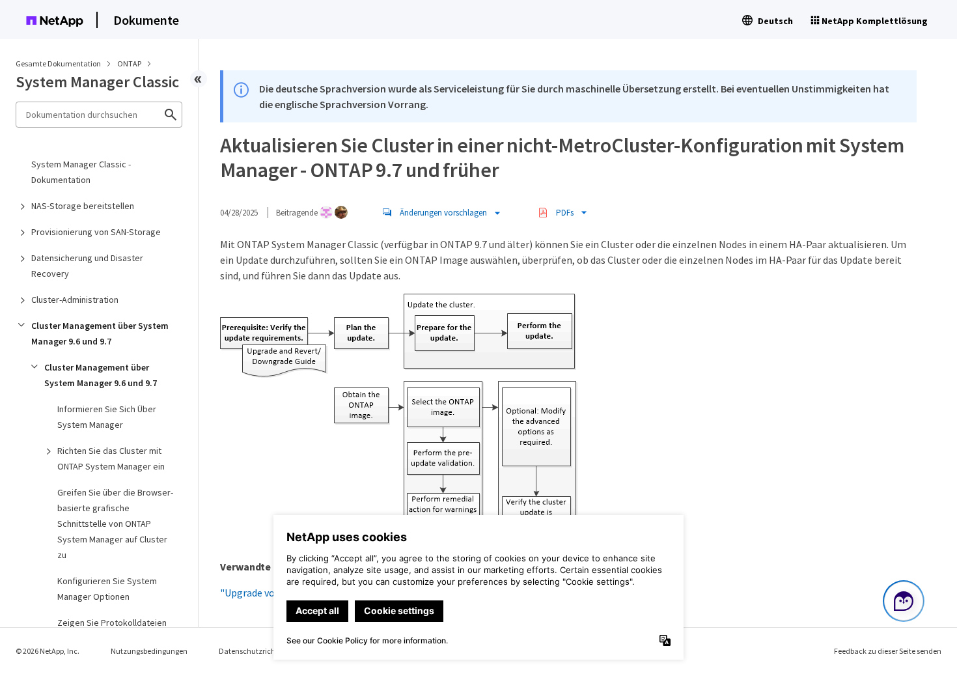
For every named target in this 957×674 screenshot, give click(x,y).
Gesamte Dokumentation (58, 63)
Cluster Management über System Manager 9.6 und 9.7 (100, 333)
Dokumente (146, 20)
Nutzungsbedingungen (149, 651)
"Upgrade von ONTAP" (270, 592)
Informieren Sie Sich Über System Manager (106, 416)
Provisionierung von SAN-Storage (96, 232)
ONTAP (130, 63)
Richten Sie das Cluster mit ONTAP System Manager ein (111, 458)
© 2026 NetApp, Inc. (47, 651)
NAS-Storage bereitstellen (82, 206)
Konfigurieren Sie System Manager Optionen (107, 588)
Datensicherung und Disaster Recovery (87, 265)
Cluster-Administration (74, 299)
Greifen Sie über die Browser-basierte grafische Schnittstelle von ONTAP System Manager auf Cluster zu (115, 523)
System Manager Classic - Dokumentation (81, 172)
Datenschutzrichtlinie (255, 651)
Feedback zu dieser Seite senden (887, 651)
